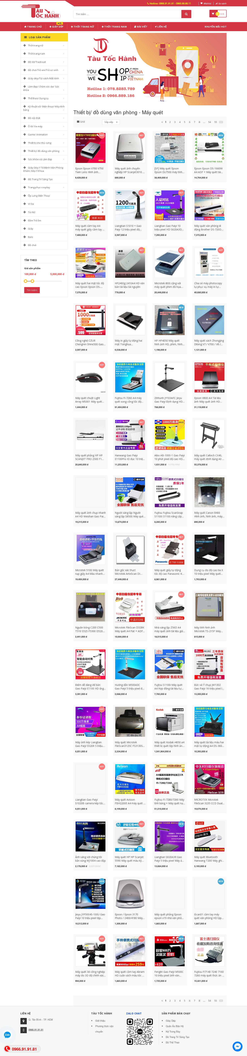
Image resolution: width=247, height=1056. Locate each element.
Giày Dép (57, 26)
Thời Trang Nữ (83, 26)
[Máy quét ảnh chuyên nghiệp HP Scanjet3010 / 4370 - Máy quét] (130, 147)
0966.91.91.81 (36, 1029)
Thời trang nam (36, 53)
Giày (30, 228)
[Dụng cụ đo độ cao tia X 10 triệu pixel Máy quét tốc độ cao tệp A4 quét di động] (209, 549)
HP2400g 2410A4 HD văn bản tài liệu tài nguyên (129, 285)
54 (209, 122)
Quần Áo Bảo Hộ (175, 1026)
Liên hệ (162, 26)
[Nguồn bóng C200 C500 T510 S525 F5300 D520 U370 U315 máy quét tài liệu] (90, 606)
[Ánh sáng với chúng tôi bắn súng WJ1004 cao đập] (90, 836)
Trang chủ (34, 26)
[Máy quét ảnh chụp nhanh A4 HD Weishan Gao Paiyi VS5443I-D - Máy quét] (90, 492)
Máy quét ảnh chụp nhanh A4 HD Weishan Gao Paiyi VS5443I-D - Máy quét (90, 516)
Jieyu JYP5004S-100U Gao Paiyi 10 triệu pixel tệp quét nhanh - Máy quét (90, 918)
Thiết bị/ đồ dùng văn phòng (43, 151)
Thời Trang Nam (115, 26)
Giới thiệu (100, 1020)
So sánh (222, 3)
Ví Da (31, 203)
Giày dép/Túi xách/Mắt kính (43, 78)
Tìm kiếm (32, 290)
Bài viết (142, 26)
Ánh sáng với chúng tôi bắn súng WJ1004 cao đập (90, 858)
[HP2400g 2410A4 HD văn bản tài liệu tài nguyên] (130, 262)
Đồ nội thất (34, 118)
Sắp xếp (109, 122)
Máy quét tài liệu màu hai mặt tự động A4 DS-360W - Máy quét (209, 746)
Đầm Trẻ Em (34, 220)
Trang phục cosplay (39, 187)
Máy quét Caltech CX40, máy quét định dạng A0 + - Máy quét (209, 459)
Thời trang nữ (35, 45)
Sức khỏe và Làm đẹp (40, 159)
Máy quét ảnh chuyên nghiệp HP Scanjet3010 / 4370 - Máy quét (129, 172)
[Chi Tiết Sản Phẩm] (84, 135)
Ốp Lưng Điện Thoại (39, 195)
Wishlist (207, 3)
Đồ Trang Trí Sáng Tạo (40, 179)
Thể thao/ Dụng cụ (38, 98)
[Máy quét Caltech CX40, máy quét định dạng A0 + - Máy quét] (209, 434)
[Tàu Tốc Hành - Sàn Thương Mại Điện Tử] (41, 10)
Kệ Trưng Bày (173, 1031)
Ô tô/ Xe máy (35, 126)
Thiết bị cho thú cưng (39, 142)
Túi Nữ (31, 212)
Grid (82, 121)
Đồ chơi (32, 245)
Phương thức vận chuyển (104, 1028)
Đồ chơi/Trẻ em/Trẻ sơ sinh (43, 70)
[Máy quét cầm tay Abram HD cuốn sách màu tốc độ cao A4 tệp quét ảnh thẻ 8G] (130, 951)
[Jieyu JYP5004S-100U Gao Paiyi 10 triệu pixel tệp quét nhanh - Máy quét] (90, 893)
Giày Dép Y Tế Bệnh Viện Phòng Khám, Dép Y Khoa (43, 169)
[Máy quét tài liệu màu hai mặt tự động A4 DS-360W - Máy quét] (209, 721)
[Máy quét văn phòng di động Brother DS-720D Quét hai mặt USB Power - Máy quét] (209, 205)
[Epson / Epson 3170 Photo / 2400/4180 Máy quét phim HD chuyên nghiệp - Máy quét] (130, 893)
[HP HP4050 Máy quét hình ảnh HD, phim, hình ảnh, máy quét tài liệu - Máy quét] (170, 319)
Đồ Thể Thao (172, 1042)
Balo (30, 237)
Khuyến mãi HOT (216, 26)
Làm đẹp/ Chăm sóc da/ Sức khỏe (41, 88)
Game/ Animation (38, 134)
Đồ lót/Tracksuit (37, 62)
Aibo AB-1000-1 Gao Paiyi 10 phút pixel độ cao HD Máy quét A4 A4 (169, 459)
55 (215, 122)
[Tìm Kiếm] (186, 14)
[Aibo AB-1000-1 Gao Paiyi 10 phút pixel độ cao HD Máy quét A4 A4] (170, 434)
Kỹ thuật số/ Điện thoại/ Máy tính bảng (44, 108)
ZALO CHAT (134, 1013)
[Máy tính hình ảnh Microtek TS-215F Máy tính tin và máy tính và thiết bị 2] (209, 606)
